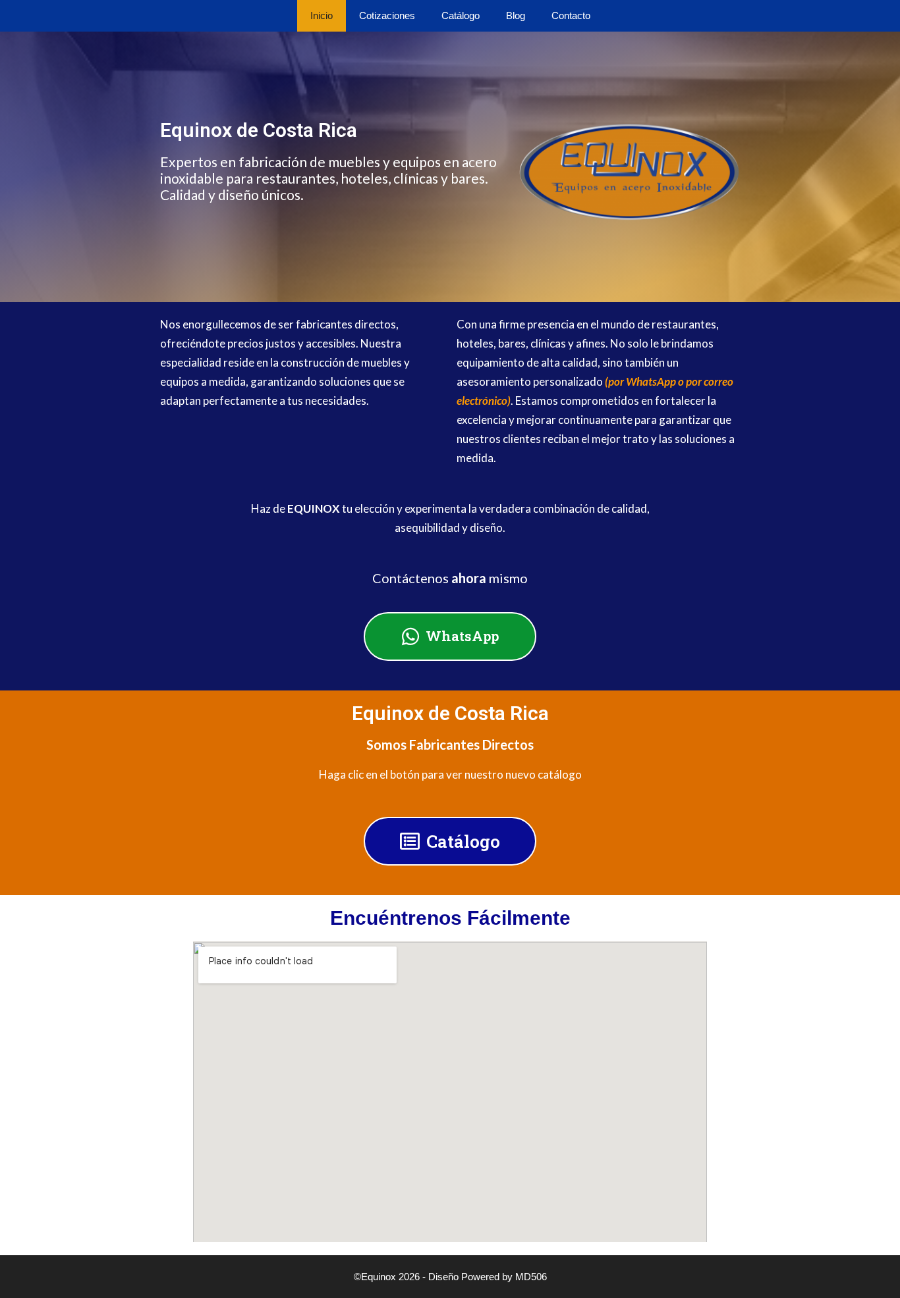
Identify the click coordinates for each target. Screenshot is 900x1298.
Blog (515, 15)
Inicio (321, 15)
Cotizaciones (387, 15)
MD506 (531, 1276)
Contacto (570, 15)
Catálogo (460, 15)
